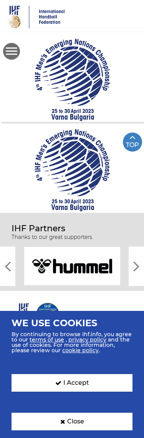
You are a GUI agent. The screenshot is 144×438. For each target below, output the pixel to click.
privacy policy (87, 339)
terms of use (47, 339)
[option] (72, 265)
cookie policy (80, 350)
